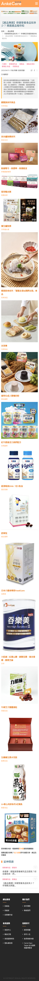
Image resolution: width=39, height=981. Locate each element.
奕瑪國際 (4, 446)
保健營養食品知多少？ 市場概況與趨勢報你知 (20, 34)
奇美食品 (4, 297)
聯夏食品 (4, 808)
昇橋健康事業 (6, 172)
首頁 (2, 31)
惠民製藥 (4, 489)
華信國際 (4, 399)
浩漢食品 (4, 349)
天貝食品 (4, 106)
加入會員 (17, 853)
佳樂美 (3, 594)
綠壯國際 (4, 537)
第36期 (21, 849)
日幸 (2, 663)
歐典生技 (4, 761)
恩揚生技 (4, 711)
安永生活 (4, 140)
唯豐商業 (4, 195)
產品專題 (11, 31)
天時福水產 (5, 229)
